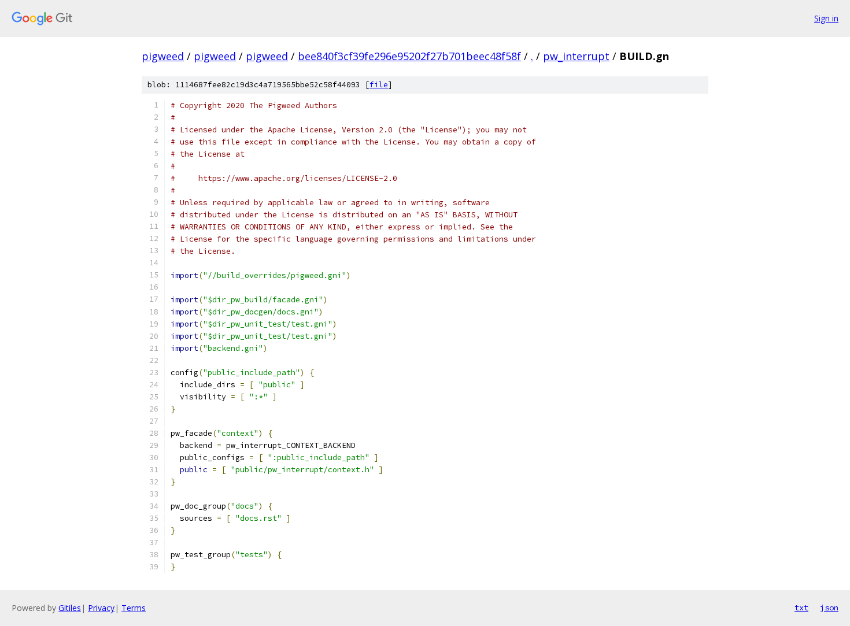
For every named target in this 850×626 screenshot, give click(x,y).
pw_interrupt (576, 56)
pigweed (163, 56)
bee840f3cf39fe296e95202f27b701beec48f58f (409, 56)
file (378, 85)
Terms (133, 607)
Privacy (101, 607)
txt (801, 607)
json (829, 607)
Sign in (826, 18)
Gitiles (69, 607)
